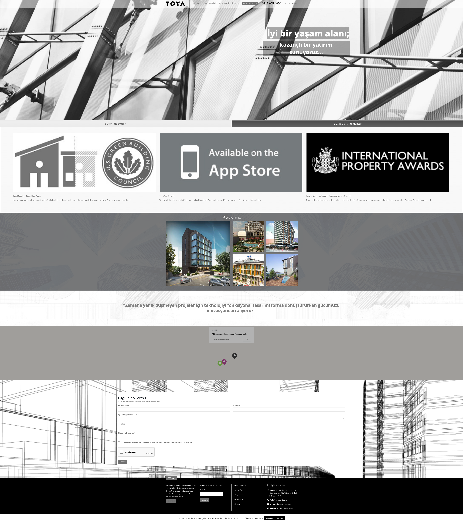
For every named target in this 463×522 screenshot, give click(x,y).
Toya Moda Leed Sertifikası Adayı (27, 196)
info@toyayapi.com (284, 504)
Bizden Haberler (241, 499)
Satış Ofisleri (239, 490)
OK (247, 339)
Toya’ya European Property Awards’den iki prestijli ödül (328, 196)
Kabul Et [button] (269, 518)
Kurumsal (197, 3)
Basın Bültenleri (240, 485)
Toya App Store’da (166, 196)
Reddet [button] (280, 518)
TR (284, 3)
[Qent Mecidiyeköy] (198, 253)
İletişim (235, 3)
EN (289, 3)
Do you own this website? (221, 339)
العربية (294, 3)
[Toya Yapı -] (175, 3)
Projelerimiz (211, 3)
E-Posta (203, 490)
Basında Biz (224, 3)
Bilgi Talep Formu (132, 398)
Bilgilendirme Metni (254, 518)
